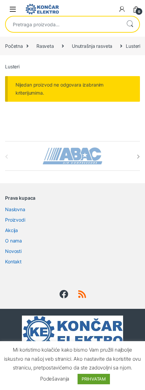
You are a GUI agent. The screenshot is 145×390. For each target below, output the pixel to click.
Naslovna (15, 209)
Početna (14, 46)
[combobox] (63, 24)
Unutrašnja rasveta (92, 46)
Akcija (11, 230)
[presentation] (138, 156)
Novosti (13, 251)
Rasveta (45, 46)
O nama (13, 240)
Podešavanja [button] (54, 379)
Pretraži (129, 24)
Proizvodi (15, 220)
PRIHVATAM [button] (94, 379)
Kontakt (13, 261)
